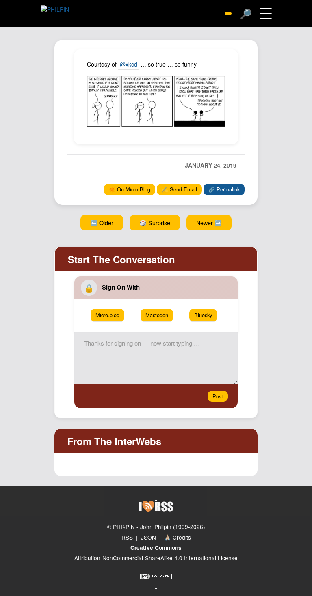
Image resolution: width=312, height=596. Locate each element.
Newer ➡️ (209, 222)
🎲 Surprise (154, 222)
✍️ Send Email (179, 189)
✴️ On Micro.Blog (129, 189)
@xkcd (128, 64)
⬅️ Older (101, 222)
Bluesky (203, 315)
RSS (127, 537)
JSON (148, 537)
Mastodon (156, 315)
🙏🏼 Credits (177, 537)
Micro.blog (107, 315)
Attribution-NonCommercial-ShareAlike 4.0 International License (156, 558)
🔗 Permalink (224, 189)
